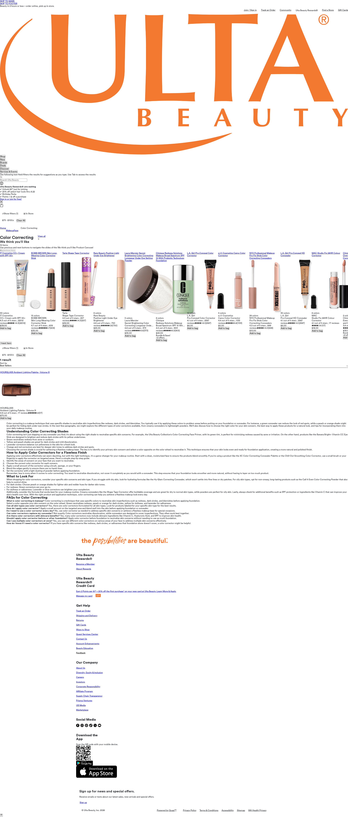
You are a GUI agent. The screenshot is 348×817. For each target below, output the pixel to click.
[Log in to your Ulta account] (1, 184)
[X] (1, 202)
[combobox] (174, 366)
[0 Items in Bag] (174, 206)
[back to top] (1, 815)
